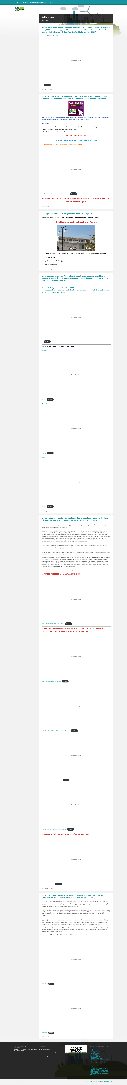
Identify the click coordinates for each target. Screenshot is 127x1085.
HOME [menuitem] (17, 2)
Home (43, 20)
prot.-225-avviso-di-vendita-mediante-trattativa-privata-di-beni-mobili (55, 193)
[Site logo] (19, 11)
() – (76, 290)
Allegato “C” (45, 457)
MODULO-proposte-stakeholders (48, 884)
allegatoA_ (44, 399)
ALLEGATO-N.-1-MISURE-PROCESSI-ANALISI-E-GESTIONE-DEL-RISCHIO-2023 (56, 730)
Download (47, 85)
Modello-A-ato (44, 1032)
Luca (52, 89)
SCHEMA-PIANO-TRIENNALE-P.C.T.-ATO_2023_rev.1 (51, 681)
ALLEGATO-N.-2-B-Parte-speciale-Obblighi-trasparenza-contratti (54, 829)
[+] (95, 1049)
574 (42, 85)
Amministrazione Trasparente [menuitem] (38, 2)
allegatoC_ (44, 506)
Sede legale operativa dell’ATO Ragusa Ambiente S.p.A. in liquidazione (68, 214)
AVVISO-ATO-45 (45, 983)
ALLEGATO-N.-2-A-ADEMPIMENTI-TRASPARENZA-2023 (52, 780)
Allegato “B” (45, 403)
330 (42, 341)
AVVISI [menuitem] (51, 2)
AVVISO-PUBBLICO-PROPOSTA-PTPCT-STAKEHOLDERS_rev (53, 623)
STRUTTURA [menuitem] (25, 2)
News (47, 20)
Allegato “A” (45, 350)
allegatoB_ (44, 453)
